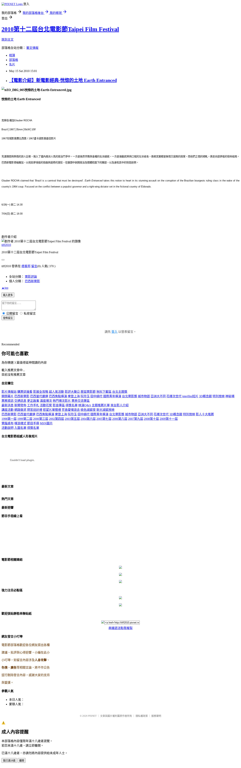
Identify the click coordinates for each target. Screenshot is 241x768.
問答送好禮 (34, 409)
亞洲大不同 (158, 396)
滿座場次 (46, 400)
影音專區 (59, 405)
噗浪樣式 (20, 423)
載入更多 (8, 295)
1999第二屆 (24, 418)
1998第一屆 (9, 418)
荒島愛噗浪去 (71, 409)
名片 (12, 64)
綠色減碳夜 (88, 409)
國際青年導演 (112, 396)
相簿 (12, 55)
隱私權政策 (142, 715)
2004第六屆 (88, 418)
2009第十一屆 (169, 418)
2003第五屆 (72, 418)
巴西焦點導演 (58, 396)
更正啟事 (33, 400)
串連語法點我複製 (120, 628)
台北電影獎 (129, 396)
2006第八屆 (119, 418)
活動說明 (8, 427)
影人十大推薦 (205, 414)
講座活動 (8, 409)
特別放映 (219, 396)
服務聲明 (156, 715)
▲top (5, 287)
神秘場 (229, 396)
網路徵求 (20, 409)
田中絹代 (96, 396)
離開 (21, 760)
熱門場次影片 (62, 400)
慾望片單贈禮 (52, 409)
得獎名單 (72, 405)
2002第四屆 (56, 418)
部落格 (13, 59)
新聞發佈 (20, 405)
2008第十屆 (151, 418)
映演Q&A (84, 405)
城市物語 (144, 396)
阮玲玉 (85, 396)
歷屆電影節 (88, 391)
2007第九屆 (135, 418)
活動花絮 (46, 405)
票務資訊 (8, 400)
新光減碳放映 (105, 409)
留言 (34, 266)
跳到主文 (8, 39)
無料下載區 (103, 391)
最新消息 (8, 405)
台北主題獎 (119, 391)
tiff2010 (6, 244)
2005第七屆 (103, 418)
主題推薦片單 (101, 405)
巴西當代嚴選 (39, 396)
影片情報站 (9, 391)
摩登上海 (74, 396)
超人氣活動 (56, 391)
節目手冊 (33, 423)
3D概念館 (205, 396)
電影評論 (31, 276)
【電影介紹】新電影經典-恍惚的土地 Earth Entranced (63, 80)
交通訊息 (20, 400)
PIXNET (92, 715)
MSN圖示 (46, 423)
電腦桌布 (8, 423)
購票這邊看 (24, 391)
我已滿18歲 (9, 760)
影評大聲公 (72, 391)
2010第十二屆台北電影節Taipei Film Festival (60, 29)
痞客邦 (26, 266)
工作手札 (33, 405)
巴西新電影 (32, 281)
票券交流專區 (81, 400)
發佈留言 (8, 318)
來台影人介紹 (120, 405)
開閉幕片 (8, 396)
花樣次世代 (174, 396)
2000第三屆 (40, 418)
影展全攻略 (40, 391)
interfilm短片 (190, 396)
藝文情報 (32, 47)
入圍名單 (20, 427)
